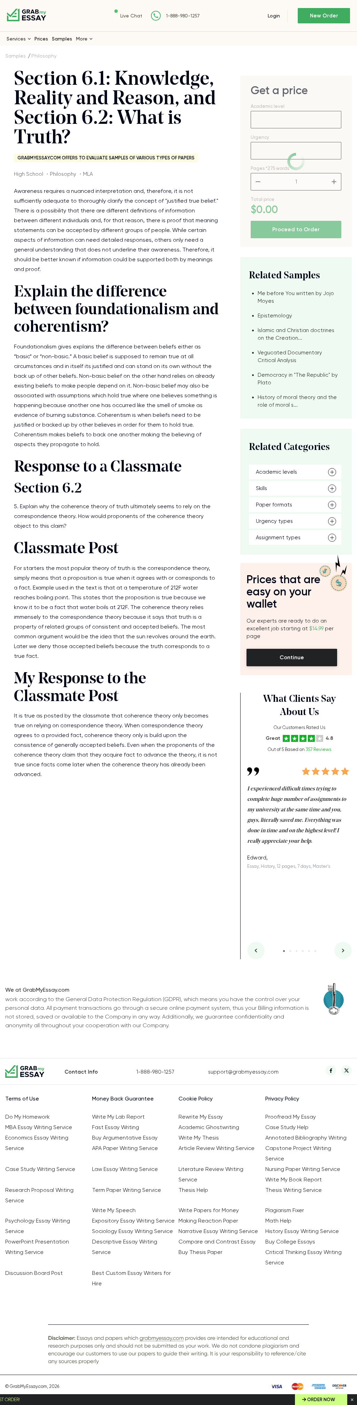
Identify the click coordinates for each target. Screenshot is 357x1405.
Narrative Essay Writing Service (218, 1231)
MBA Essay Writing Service (38, 1127)
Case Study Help (287, 1127)
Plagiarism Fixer (284, 1210)
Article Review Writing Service (216, 1148)
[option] (299, 813)
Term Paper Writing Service (126, 1190)
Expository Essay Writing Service (133, 1220)
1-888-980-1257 (183, 15)
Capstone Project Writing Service (298, 1153)
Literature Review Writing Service (210, 1174)
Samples (62, 39)
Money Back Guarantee (123, 1098)
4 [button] (303, 951)
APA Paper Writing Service (125, 1148)
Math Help (278, 1220)
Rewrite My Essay (200, 1116)
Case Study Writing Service (40, 1169)
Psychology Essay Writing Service (37, 1225)
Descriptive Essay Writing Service (124, 1246)
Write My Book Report (293, 1179)
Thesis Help (193, 1190)
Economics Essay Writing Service (36, 1142)
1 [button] (284, 951)
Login (274, 15)
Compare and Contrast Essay (217, 1241)
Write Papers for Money (208, 1210)
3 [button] (296, 951)
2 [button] (290, 951)
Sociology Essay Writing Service (132, 1231)
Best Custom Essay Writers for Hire (131, 1278)
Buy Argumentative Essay (125, 1137)
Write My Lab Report (118, 1116)
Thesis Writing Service (293, 1190)
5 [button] (309, 951)
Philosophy (43, 56)
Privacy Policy (282, 1098)
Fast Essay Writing (115, 1127)
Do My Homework (27, 1116)
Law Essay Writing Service (125, 1169)
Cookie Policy (195, 1098)
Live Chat (131, 15)
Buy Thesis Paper (200, 1252)
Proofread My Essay (290, 1116)
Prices (41, 39)
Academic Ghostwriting (208, 1127)
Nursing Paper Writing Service (302, 1169)
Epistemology (275, 316)
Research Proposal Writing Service (39, 1195)
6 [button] (315, 951)
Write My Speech (114, 1210)
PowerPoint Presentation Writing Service (37, 1246)
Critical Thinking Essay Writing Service (303, 1257)
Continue (292, 657)
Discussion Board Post (34, 1273)
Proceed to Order (296, 229)
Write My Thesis (198, 1137)
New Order (324, 16)
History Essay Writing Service (302, 1231)
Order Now (321, 1399)
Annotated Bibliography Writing (306, 1137)
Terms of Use (22, 1098)
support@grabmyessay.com (243, 1072)
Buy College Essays (290, 1241)
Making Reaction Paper (208, 1220)
